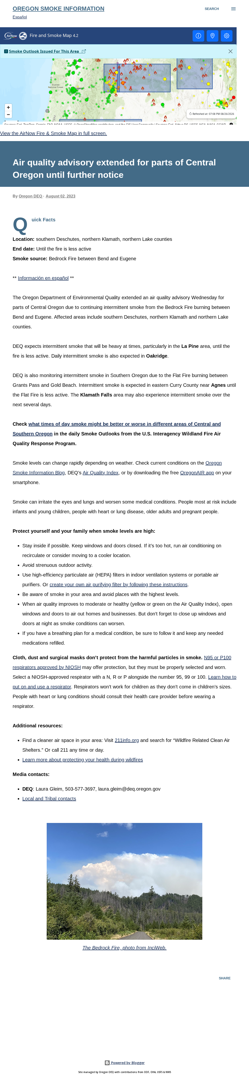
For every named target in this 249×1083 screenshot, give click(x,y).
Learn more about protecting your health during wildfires (82, 759)
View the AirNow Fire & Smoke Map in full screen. (53, 133)
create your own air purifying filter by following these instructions (118, 584)
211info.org (127, 740)
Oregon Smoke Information (58, 8)
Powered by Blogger (127, 1062)
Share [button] (225, 978)
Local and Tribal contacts (49, 798)
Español (20, 17)
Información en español (43, 278)
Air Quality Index (100, 472)
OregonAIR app (197, 472)
